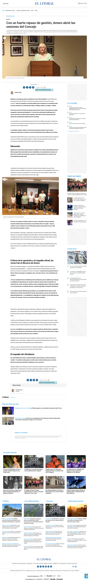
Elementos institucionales (56, 570)
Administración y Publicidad (42, 570)
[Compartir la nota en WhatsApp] (30, 87)
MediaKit (77, 570)
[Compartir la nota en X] (27, 87)
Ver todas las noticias (73, 131)
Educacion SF (74, 563)
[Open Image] (4, 38)
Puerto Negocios (63, 563)
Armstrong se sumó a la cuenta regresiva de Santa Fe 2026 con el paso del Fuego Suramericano (77, 108)
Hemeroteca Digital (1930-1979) (17, 570)
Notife (68, 563)
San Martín (12, 397)
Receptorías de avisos (31, 570)
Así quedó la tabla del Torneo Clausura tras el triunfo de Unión (77, 118)
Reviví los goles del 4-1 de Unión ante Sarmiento (77, 113)
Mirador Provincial (48, 563)
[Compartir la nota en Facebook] (24, 87)
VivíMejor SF (56, 563)
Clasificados (29, 563)
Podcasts (41, 563)
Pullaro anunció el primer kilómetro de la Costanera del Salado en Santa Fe (78, 127)
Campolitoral (15, 563)
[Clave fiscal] (86, 578)
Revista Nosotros (22, 563)
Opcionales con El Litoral (68, 570)
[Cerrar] (51, 89)
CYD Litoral (35, 563)
